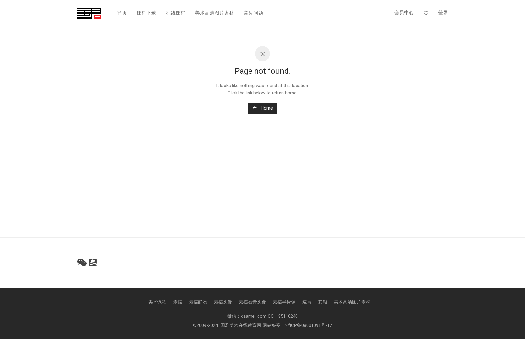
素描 (177, 302)
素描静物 (198, 302)
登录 (443, 12)
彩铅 (322, 302)
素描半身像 (284, 302)
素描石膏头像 (252, 302)
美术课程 (157, 302)
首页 (122, 13)
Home (266, 108)
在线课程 (175, 13)
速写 (306, 302)
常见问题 (253, 13)
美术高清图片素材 (214, 13)
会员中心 (404, 12)
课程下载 (146, 13)
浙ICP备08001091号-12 (308, 325)
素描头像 (223, 302)
